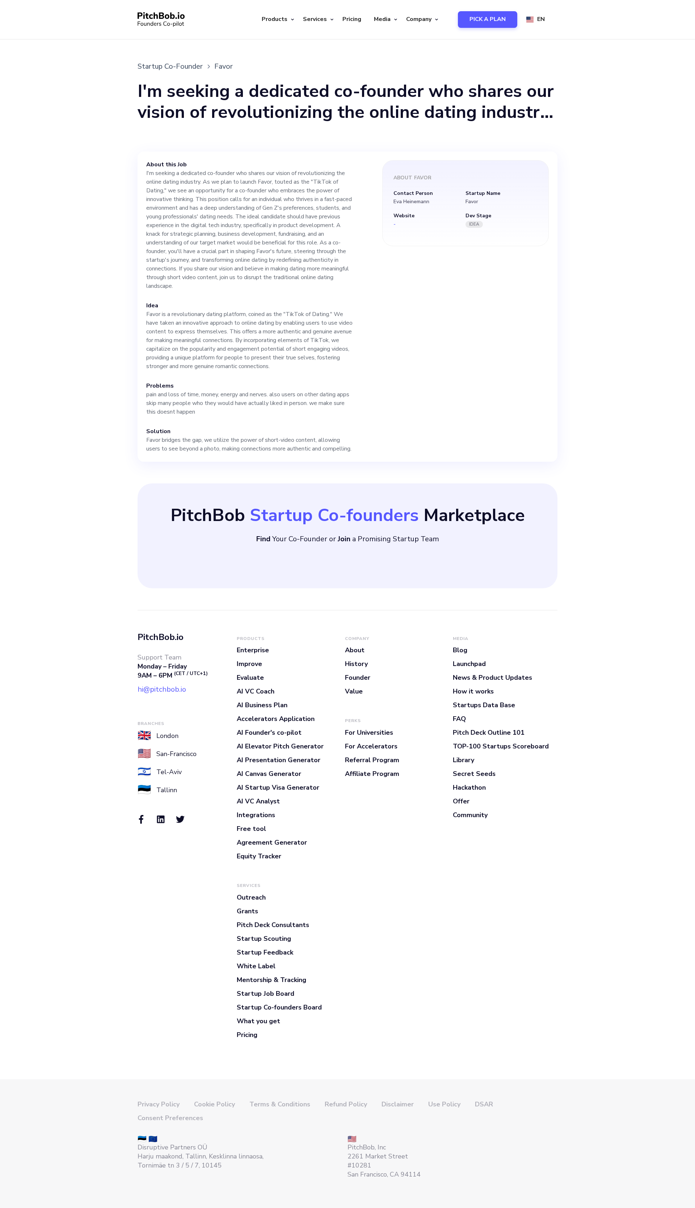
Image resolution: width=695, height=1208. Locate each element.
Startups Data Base (484, 705)
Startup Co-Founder (170, 66)
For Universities (369, 732)
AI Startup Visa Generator (278, 787)
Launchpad (469, 664)
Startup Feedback (265, 952)
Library (463, 760)
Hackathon (469, 787)
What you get (258, 1021)
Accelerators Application (276, 719)
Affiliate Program (372, 774)
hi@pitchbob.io (162, 689)
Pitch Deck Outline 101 (489, 732)
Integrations (256, 815)
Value (354, 691)
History (356, 664)
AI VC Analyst (258, 801)
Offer (461, 801)
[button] (277, 19)
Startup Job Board (265, 993)
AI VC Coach (255, 691)
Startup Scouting (264, 938)
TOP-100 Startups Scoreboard (501, 746)
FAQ (459, 719)
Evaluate (250, 677)
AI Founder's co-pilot (269, 732)
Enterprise (253, 650)
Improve (249, 664)
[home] (161, 19)
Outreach (251, 897)
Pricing (351, 19)
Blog (460, 650)
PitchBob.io (161, 637)
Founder (357, 677)
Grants (247, 911)
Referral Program (372, 760)
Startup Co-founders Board (279, 1007)
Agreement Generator (272, 842)
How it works (473, 691)
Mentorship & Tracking (271, 980)
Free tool (251, 828)
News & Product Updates (492, 677)
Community (470, 815)
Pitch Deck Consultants (273, 925)
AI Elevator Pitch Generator (280, 746)
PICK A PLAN (487, 19)
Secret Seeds (474, 774)
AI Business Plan (262, 705)
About (355, 650)
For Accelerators (371, 746)
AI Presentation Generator (278, 760)
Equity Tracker (259, 856)
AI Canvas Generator (269, 774)
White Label (256, 966)
